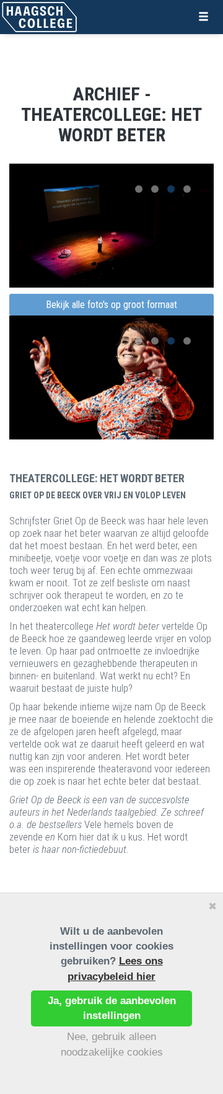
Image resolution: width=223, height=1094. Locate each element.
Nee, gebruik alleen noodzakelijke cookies (112, 1044)
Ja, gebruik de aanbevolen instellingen (112, 1008)
